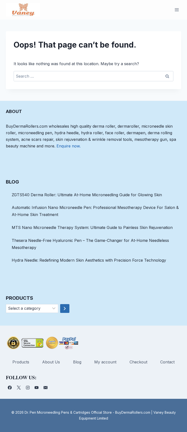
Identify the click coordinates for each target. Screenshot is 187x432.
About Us (51, 362)
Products (20, 362)
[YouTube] (36, 387)
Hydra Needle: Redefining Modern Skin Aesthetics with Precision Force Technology (89, 260)
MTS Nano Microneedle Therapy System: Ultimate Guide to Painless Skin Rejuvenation (92, 227)
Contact (167, 362)
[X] (19, 387)
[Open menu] (176, 9)
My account (105, 362)
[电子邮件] (45, 387)
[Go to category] (64, 308)
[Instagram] (28, 387)
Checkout (138, 362)
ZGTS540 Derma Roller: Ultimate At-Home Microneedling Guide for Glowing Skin (87, 194)
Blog (77, 362)
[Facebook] (10, 387)
